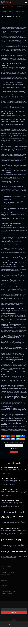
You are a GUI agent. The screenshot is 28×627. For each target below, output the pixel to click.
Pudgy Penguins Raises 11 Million (10, 528)
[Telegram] (18, 439)
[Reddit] (3, 436)
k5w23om (17, 19)
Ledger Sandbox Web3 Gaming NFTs (11, 478)
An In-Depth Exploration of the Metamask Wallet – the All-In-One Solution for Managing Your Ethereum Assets (13, 541)
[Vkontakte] (3, 439)
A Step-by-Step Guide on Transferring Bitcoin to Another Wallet (13, 552)
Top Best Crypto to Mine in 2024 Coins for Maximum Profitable (12, 517)
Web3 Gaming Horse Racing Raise (10, 467)
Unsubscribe (15, 448)
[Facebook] (22, 436)
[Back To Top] (14, 621)
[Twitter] (13, 439)
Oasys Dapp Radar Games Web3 (9, 489)
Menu (26, 2)
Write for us (3, 587)
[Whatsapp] (18, 436)
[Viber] (8, 439)
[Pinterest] (13, 436)
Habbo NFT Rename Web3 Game (10, 500)
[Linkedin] (8, 436)
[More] (22, 439)
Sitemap (2, 564)
